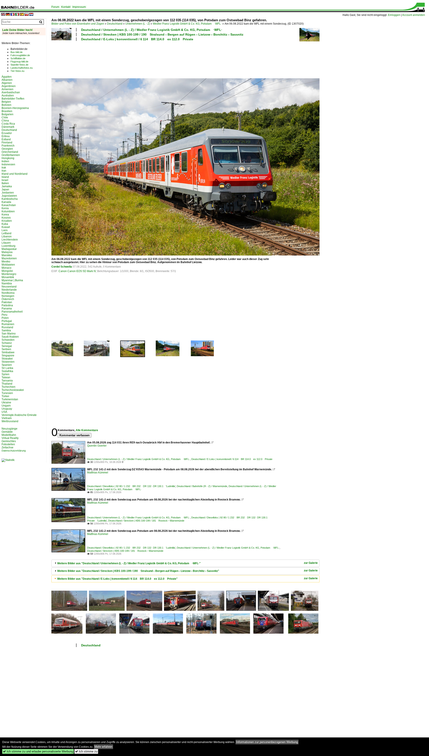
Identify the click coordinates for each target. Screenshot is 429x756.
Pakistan (7, 302)
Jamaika (7, 186)
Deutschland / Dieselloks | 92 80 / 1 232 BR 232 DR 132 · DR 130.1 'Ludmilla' (131, 486)
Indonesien (8, 164)
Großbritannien (11, 155)
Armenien (7, 89)
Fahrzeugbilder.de (20, 55)
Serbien (6, 349)
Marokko (7, 255)
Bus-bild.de (17, 52)
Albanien (7, 79)
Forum (55, 7)
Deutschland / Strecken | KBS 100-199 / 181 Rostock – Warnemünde (146, 520)
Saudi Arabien (10, 336)
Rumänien (8, 324)
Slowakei (7, 358)
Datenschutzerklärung (14, 450)
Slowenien (8, 361)
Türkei (5, 396)
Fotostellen (8, 444)
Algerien (7, 83)
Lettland (6, 233)
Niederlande (9, 289)
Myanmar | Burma (12, 280)
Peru (4, 314)
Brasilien (7, 111)
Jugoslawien (9, 195)
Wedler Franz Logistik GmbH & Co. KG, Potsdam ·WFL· (187, 23)
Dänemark (8, 126)
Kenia (5, 208)
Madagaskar (9, 249)
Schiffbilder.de (18, 58)
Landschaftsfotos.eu (22, 67)
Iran (4, 170)
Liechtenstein (10, 239)
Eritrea (6, 136)
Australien (8, 95)
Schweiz (7, 343)
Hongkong (8, 158)
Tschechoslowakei (13, 390)
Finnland (7, 142)
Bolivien (6, 104)
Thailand (7, 383)
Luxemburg (8, 245)
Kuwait (6, 227)
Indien (5, 161)
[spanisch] (22, 14)
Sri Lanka (7, 368)
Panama (7, 308)
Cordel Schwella (61, 266)
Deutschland (114, 23)
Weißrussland (10, 421)
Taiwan (6, 377)
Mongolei (7, 271)
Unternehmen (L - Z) (137, 23)
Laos (5, 230)
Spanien (7, 364)
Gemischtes (9, 441)
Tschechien (8, 386)
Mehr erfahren (103, 746)
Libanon (7, 236)
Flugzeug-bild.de (19, 61)
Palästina (7, 305)
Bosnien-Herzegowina (15, 108)
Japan (5, 189)
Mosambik (8, 277)
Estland (6, 139)
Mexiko (6, 261)
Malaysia (7, 252)
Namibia (7, 283)
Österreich (8, 299)
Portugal (7, 321)
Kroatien (7, 220)
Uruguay (7, 408)
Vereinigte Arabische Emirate (19, 415)
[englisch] (3, 14)
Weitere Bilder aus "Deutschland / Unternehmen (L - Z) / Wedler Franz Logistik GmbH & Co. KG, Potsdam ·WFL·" (129, 563)
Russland (7, 327)
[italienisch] (17, 14)
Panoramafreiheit (12, 311)
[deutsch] (8, 14)
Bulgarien (7, 114)
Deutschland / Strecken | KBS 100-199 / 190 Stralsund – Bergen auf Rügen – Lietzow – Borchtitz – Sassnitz (162, 34)
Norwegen (8, 296)
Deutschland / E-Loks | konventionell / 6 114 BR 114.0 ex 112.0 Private (137, 39)
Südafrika (7, 371)
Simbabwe (8, 352)
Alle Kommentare (87, 430)
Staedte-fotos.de (19, 64)
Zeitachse (7, 447)
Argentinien (9, 86)
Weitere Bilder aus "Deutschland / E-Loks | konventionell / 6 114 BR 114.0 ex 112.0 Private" (117, 578)
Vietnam (7, 418)
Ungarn (6, 405)
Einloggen (394, 15)
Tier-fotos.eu (17, 71)
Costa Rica (8, 123)
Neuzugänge (9, 428)
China (5, 120)
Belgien (6, 101)
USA (4, 411)
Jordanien (8, 192)
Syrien (5, 374)
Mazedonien (9, 258)
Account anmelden (413, 15)
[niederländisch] (31, 14)
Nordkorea (8, 292)
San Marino (9, 333)
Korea (5, 214)
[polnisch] (27, 14)
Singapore (8, 355)
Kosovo (6, 217)
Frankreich (8, 145)
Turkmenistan (10, 399)
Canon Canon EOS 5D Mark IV (77, 271)
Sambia (6, 330)
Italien (5, 183)
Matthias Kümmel (97, 472)
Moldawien (8, 264)
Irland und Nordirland (14, 173)
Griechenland (10, 151)
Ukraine (6, 402)
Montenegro (9, 274)
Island (5, 177)
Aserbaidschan (11, 92)
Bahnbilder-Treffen (13, 98)
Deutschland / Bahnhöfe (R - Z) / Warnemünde (202, 486)
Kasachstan (9, 205)
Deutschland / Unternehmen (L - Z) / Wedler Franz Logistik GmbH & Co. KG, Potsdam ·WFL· (151, 30)
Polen (5, 317)
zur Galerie (311, 562)
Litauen (6, 242)
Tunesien (7, 393)
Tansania (7, 380)
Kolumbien (8, 211)
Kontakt (65, 7)
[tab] (185, 563)
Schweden (8, 339)
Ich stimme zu (86, 751)
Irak (4, 167)
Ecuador (7, 133)
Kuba (5, 224)
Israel (5, 180)
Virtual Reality (10, 438)
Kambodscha (10, 198)
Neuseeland (9, 286)
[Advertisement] (165, 59)
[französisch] (13, 14)
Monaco (6, 267)
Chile (5, 117)
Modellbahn (9, 435)
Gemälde (7, 431)
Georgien (7, 148)
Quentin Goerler (97, 445)
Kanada (6, 202)
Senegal (7, 346)
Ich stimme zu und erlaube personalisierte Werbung (38, 751)
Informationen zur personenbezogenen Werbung (267, 742)
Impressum (79, 7)
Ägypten (7, 76)
